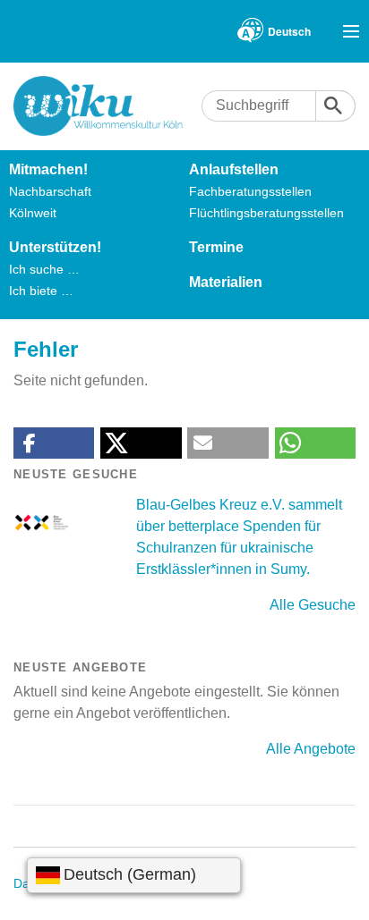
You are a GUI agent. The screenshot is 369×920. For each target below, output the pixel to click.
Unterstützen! (55, 247)
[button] (53, 443)
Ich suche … (44, 269)
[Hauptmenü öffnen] (351, 31)
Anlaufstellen (234, 169)
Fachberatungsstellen (250, 191)
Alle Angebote (311, 748)
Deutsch (289, 31)
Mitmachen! (48, 169)
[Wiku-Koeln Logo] (107, 106)
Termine (216, 247)
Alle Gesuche (313, 604)
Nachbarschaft (50, 191)
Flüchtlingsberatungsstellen (266, 213)
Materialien (225, 282)
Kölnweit (32, 213)
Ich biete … (41, 290)
